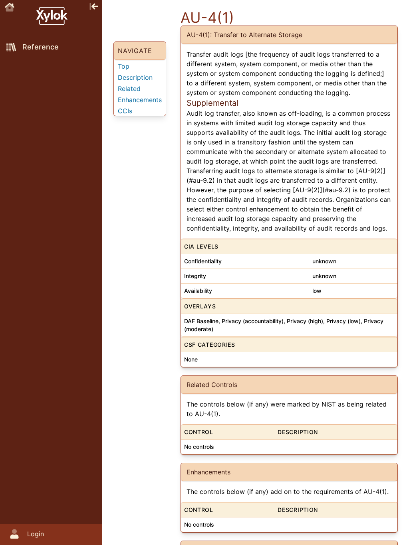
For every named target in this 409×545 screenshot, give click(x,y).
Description (135, 77)
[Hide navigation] (94, 5)
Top (123, 66)
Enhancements (140, 100)
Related (129, 89)
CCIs (125, 111)
